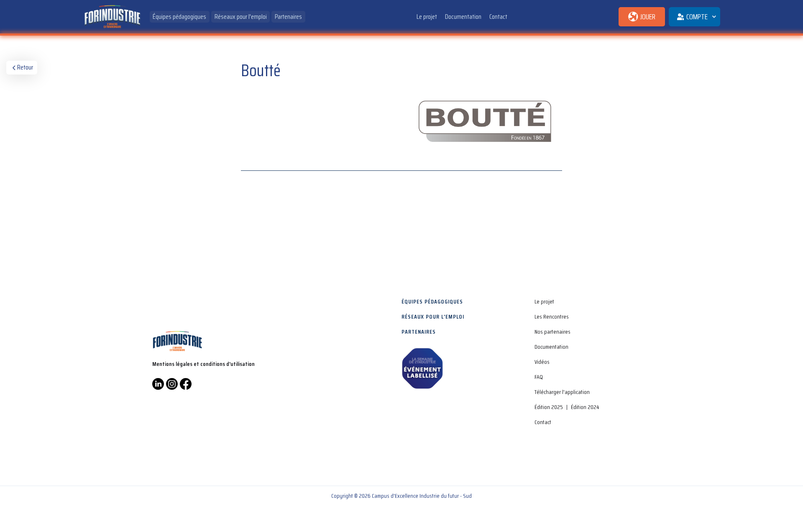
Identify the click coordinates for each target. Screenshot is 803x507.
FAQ (538, 376)
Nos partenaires (552, 331)
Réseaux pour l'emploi (241, 16)
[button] (694, 16)
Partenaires (288, 16)
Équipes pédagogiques (179, 16)
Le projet (427, 16)
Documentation (463, 16)
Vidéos (542, 361)
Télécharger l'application (562, 392)
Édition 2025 (548, 407)
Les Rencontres (551, 316)
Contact (498, 16)
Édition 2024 (585, 407)
